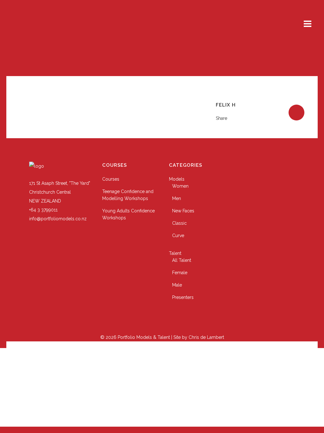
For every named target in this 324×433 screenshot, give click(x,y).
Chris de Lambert (206, 337)
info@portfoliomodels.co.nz (58, 218)
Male (177, 285)
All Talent (181, 260)
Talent (175, 253)
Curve (178, 235)
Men (176, 198)
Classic (179, 223)
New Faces (183, 210)
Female (179, 272)
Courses (110, 179)
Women (180, 186)
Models (176, 179)
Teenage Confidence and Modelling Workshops (127, 195)
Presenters (183, 297)
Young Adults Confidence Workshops (128, 214)
